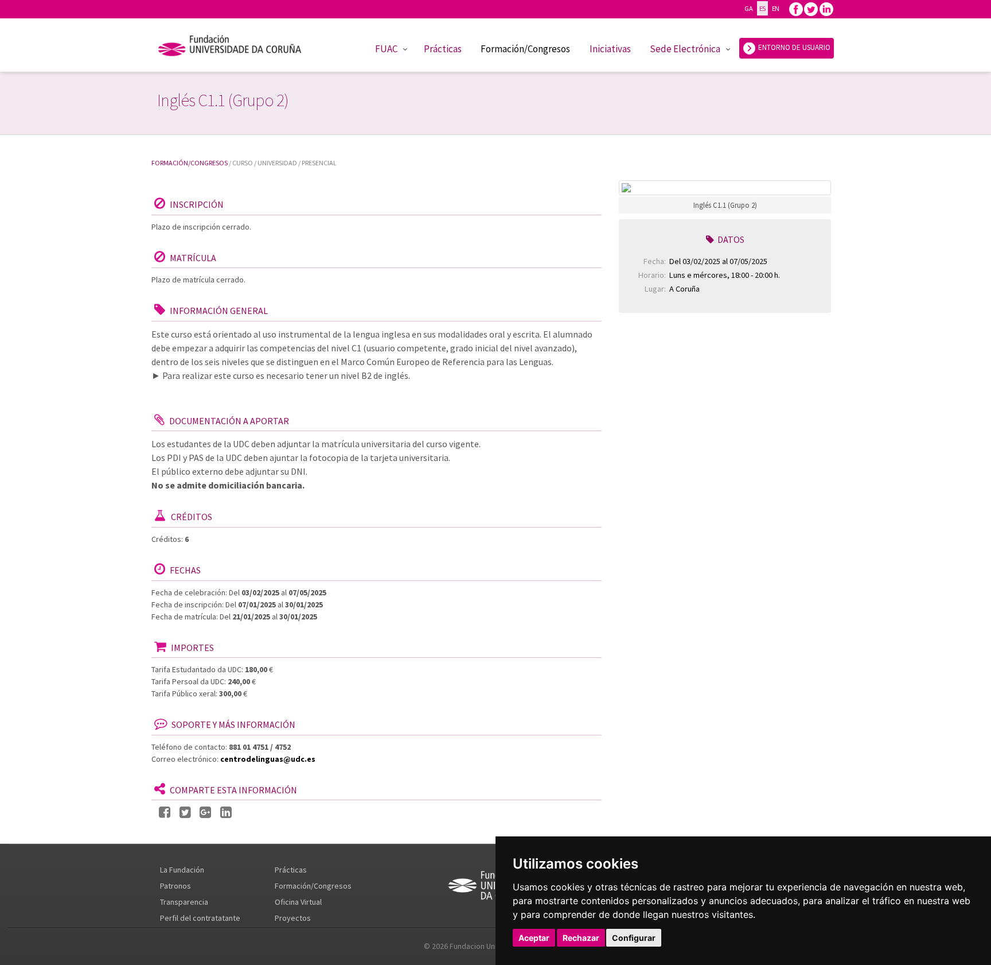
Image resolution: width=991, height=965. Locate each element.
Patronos (175, 886)
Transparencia (184, 902)
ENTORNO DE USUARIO (793, 47)
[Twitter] (811, 8)
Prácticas (443, 48)
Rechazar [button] (581, 938)
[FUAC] (237, 47)
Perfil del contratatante (200, 918)
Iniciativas (610, 48)
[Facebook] (796, 8)
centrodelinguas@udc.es (267, 759)
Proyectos (293, 918)
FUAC (386, 48)
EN (775, 8)
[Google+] (205, 812)
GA (748, 8)
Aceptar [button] (533, 938)
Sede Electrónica (685, 48)
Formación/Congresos (525, 48)
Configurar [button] (634, 938)
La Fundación (182, 870)
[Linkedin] (826, 8)
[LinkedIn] (226, 812)
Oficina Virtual (298, 902)
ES (762, 8)
